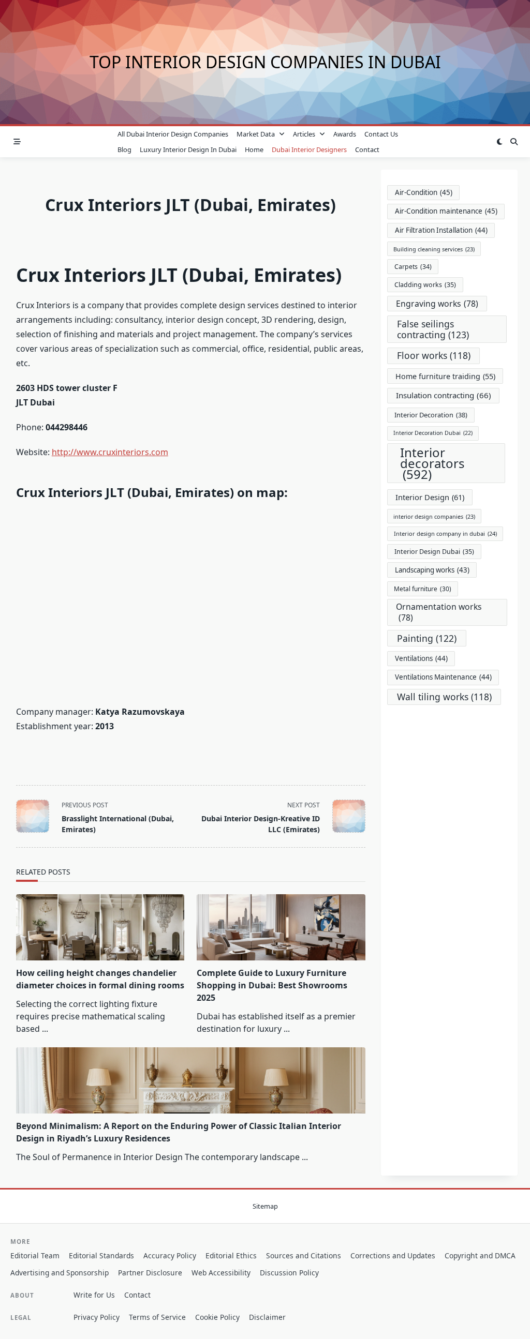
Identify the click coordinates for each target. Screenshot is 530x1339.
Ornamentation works (439, 612)
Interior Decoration (430, 414)
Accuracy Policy (169, 1255)
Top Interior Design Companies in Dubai (265, 62)
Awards (344, 134)
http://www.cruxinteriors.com (110, 452)
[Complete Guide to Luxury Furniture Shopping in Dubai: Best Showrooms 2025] (281, 927)
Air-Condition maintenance (446, 211)
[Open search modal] (514, 141)
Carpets (413, 266)
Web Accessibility (221, 1272)
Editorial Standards (101, 1255)
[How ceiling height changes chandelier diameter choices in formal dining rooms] (100, 927)
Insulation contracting (443, 395)
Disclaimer (267, 1317)
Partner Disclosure (150, 1272)
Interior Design (429, 497)
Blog (124, 149)
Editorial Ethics (231, 1255)
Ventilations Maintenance (443, 677)
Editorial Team (35, 1255)
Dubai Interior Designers (309, 149)
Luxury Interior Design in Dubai (188, 149)
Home (254, 149)
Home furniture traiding (445, 376)
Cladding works (425, 284)
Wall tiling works (444, 696)
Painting (427, 638)
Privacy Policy (96, 1317)
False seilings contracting (433, 329)
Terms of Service (157, 1317)
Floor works (433, 355)
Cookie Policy (217, 1317)
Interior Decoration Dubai (433, 433)
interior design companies (434, 516)
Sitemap (265, 1206)
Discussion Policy (289, 1272)
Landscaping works (432, 570)
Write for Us (94, 1295)
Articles (304, 134)
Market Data (256, 134)
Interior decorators (432, 463)
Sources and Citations (303, 1255)
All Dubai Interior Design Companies (172, 134)
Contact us (381, 134)
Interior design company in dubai (445, 533)
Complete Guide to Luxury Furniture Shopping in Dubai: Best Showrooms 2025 (272, 985)
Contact (367, 149)
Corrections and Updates (392, 1255)
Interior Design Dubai (434, 551)
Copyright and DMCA (480, 1255)
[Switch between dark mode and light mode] (499, 141)
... (45, 1028)
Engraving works (437, 303)
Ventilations (421, 658)
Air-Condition (423, 192)
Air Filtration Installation (441, 230)
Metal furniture (422, 588)
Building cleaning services (434, 249)
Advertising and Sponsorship (59, 1272)
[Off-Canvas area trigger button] (17, 141)
